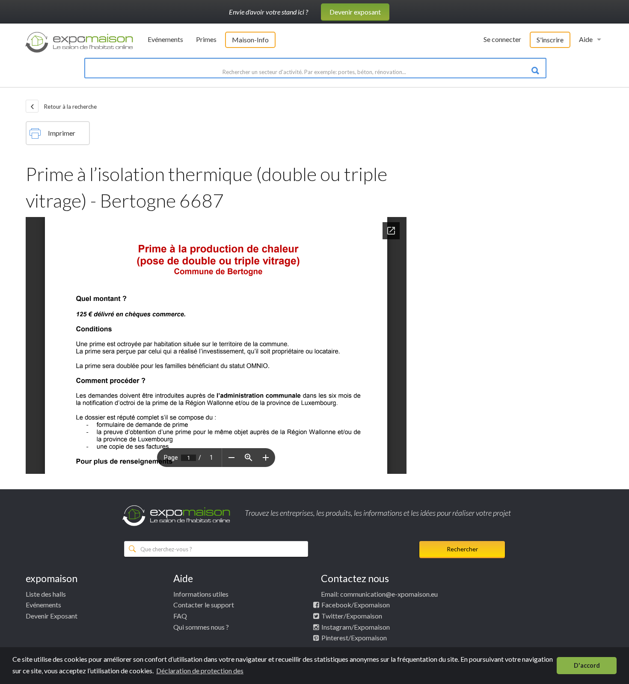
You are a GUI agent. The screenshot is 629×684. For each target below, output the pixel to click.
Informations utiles (200, 594)
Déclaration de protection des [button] (199, 670)
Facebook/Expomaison (355, 605)
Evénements (165, 39)
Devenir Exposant (51, 616)
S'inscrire (550, 40)
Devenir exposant (355, 12)
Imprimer (61, 133)
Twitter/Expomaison (351, 616)
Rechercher (462, 549)
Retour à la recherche (70, 106)
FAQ (180, 616)
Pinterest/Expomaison (354, 637)
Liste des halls (46, 594)
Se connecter (502, 39)
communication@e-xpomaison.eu (389, 594)
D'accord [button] (587, 665)
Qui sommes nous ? (201, 627)
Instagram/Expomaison (355, 627)
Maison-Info (250, 40)
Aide (586, 39)
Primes (206, 39)
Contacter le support (203, 605)
